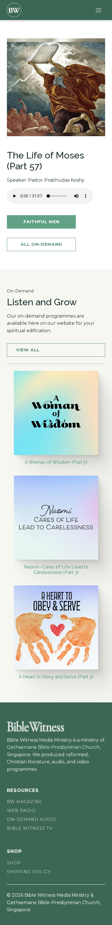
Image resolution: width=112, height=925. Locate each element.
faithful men (41, 221)
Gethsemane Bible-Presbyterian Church (53, 747)
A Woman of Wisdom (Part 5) (56, 462)
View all (28, 349)
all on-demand (41, 244)
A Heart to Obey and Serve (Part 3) (56, 677)
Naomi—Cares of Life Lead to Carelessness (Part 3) (56, 569)
